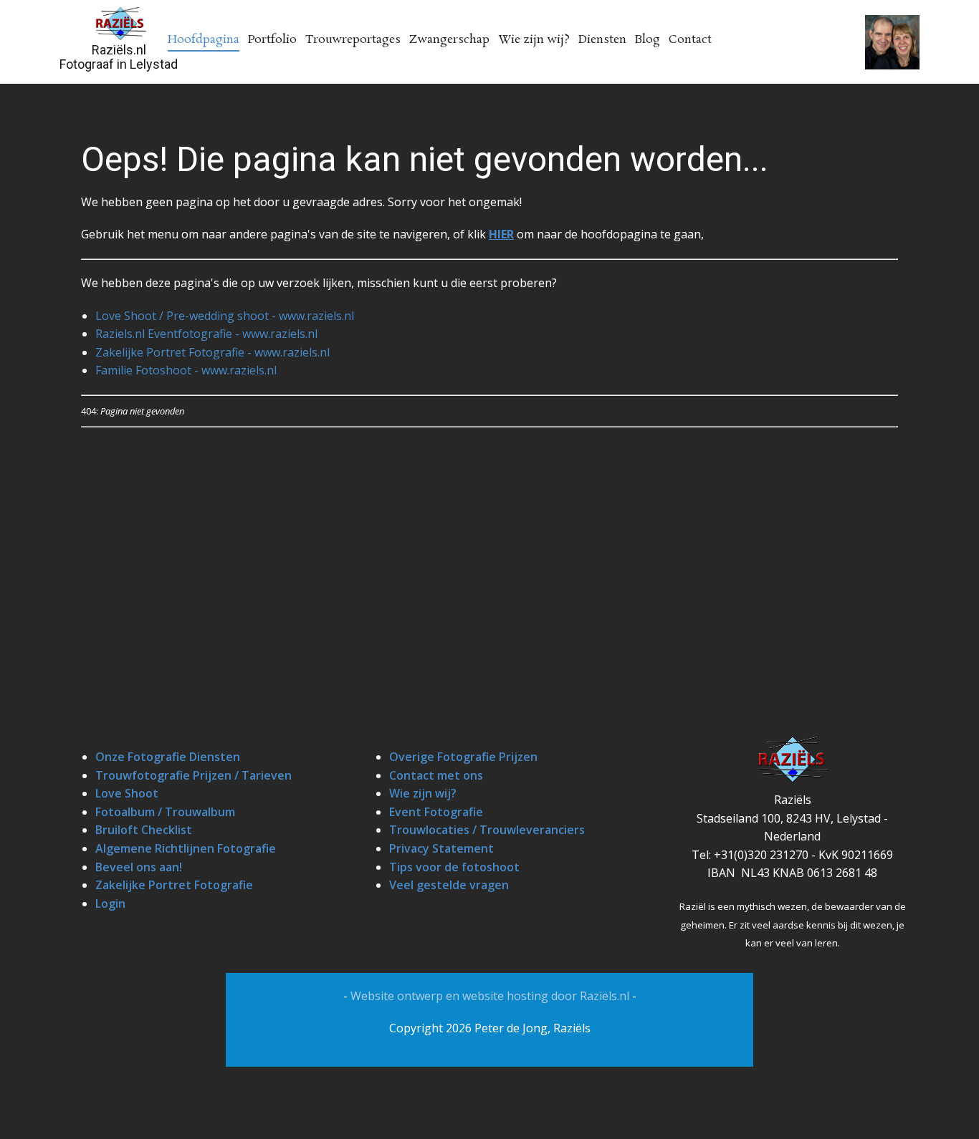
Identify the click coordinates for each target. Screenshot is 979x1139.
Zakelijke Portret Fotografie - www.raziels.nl (212, 352)
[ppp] (120, 23)
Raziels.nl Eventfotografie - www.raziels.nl (206, 333)
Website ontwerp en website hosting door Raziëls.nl (491, 996)
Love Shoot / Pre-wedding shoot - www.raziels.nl (224, 316)
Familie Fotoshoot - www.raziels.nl (186, 370)
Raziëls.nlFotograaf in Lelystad (118, 57)
